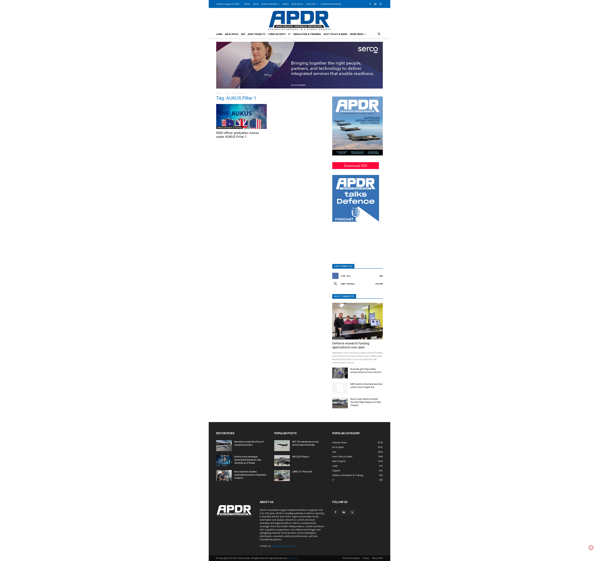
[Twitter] (380, 4)
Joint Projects (256, 34)
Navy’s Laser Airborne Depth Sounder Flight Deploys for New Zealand (365, 402)
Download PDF (355, 165)
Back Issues (297, 3)
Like (381, 276)
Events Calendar (269, 3)
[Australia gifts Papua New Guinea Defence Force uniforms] (340, 373)
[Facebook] (370, 4)
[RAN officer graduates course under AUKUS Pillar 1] (241, 116)
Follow (379, 284)
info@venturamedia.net (283, 545)
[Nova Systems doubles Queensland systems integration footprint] (224, 475)
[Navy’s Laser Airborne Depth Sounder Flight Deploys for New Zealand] (340, 402)
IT (289, 34)
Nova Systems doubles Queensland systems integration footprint (250, 474)
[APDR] (299, 19)
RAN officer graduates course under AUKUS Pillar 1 (237, 135)
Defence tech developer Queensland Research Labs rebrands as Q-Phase (247, 459)
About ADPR (377, 558)
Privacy (366, 558)
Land (219, 34)
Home (247, 3)
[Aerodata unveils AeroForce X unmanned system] (224, 445)
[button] (379, 34)
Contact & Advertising (331, 3)
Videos (285, 3)
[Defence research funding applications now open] (357, 321)
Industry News (339, 338)
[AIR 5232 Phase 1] (282, 460)
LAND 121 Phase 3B (302, 471)
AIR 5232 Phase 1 (301, 456)
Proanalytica (292, 558)
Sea (243, 34)
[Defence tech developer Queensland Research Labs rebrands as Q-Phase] (224, 460)
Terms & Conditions (351, 558)
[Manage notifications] (591, 547)
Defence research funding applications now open (350, 345)
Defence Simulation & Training (229, 127)
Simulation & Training (307, 34)
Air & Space (231, 34)
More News (356, 34)
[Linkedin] (375, 4)
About (256, 3)
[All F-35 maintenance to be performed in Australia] (282, 445)
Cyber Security (277, 34)
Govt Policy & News (335, 34)
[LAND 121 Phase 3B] (282, 475)
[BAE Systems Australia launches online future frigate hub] (340, 387)
